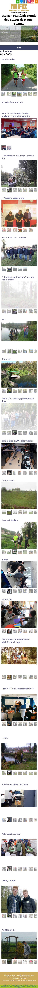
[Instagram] (29, 1)
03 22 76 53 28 (10, 980)
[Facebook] (25, 1)
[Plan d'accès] (17, 1)
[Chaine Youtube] (32, 1)
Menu (19, 47)
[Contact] (21, 1)
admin (19, 987)
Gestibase (22, 986)
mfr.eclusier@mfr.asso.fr (28, 980)
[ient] (36, 1)
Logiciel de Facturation (32, 986)
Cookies (10, 986)
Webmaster (16, 986)
